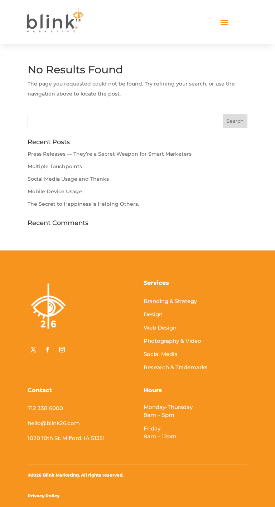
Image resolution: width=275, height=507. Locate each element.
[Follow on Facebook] (47, 349)
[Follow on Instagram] (62, 349)
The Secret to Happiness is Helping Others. (83, 204)
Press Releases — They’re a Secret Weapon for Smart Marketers (110, 154)
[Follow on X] (33, 349)
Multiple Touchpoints (55, 166)
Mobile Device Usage (55, 191)
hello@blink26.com (54, 423)
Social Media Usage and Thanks (68, 179)
